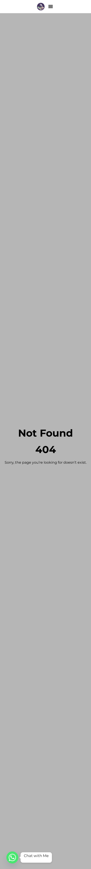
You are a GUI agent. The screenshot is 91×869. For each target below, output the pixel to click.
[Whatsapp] (12, 857)
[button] (50, 6)
